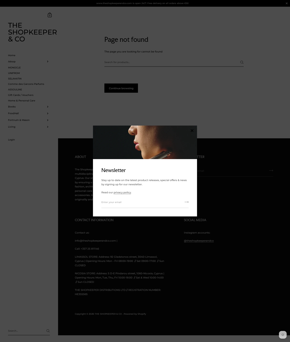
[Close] (192, 131)
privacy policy (122, 192)
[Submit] (187, 203)
